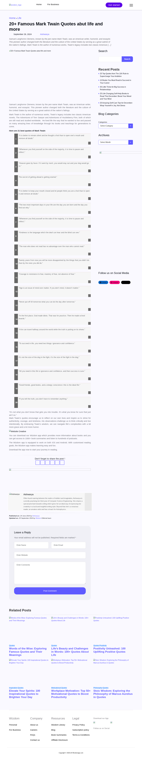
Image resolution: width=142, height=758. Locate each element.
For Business (53, 4)
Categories (102, 122)
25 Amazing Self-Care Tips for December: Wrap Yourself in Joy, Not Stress (116, 104)
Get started (114, 5)
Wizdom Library (58, 725)
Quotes (12, 646)
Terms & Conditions (81, 735)
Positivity (103, 646)
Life (19, 18)
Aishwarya (44, 34)
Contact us (35, 740)
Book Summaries (58, 735)
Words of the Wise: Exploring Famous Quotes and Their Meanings (28, 651)
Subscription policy (80, 730)
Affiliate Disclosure (59, 740)
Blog (53, 730)
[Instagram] (101, 732)
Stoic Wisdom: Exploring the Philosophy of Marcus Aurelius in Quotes (113, 694)
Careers (33, 730)
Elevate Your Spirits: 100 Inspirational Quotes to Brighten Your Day (24, 694)
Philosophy (98, 688)
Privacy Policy (78, 725)
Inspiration (13, 688)
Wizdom (39, 518)
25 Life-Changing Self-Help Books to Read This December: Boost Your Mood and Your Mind (115, 96)
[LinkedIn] (88, 494)
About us (34, 725)
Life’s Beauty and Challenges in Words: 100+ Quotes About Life (70, 651)
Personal (13, 725)
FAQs (32, 735)
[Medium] (98, 732)
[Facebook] (94, 732)
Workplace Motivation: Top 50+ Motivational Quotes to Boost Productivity (71, 694)
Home (39, 4)
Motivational (56, 688)
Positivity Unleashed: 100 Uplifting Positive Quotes (109, 650)
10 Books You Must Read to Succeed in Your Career (115, 81)
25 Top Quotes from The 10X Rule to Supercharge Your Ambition (114, 75)
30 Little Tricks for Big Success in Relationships (113, 88)
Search (102, 51)
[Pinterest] (108, 732)
